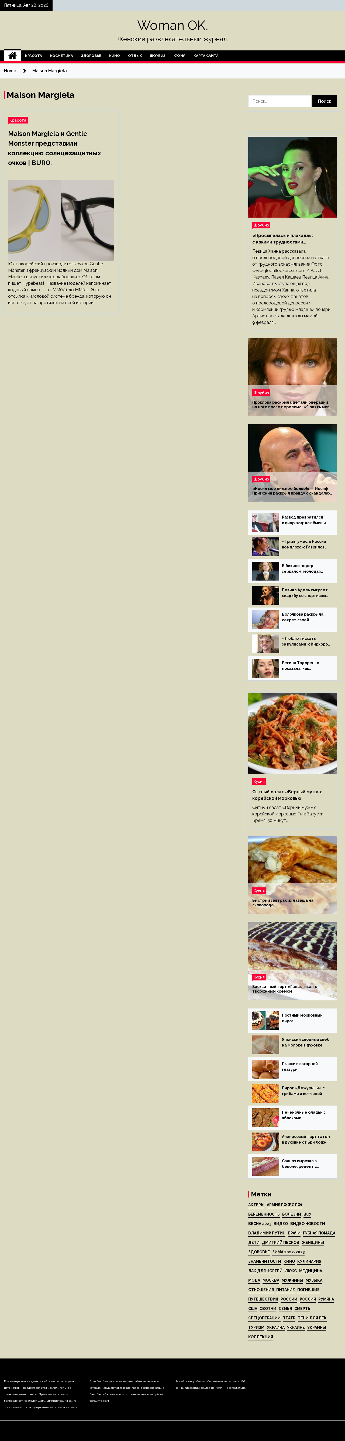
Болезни (291, 1214)
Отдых (135, 56)
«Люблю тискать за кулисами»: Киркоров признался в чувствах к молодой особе (306, 641)
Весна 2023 (259, 1224)
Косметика (61, 56)
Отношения (261, 1290)
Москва (271, 1280)
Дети (254, 1242)
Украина (276, 1327)
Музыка (314, 1280)
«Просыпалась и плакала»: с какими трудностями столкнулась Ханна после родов (289, 239)
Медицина (310, 1271)
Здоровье (91, 56)
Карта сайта (206, 56)
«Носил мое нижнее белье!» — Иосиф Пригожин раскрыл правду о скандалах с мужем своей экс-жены (291, 491)
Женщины (313, 1242)
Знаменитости (264, 1261)
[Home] (12, 55)
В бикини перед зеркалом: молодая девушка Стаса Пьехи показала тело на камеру (303, 569)
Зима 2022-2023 (288, 1252)
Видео (281, 1224)
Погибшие (308, 1290)
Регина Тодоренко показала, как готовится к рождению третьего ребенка (305, 666)
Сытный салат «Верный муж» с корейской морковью (287, 795)
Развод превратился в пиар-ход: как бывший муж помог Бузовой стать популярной (305, 520)
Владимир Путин (266, 1233)
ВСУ (307, 1214)
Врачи (294, 1233)
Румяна (326, 1299)
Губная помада (319, 1233)
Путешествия (263, 1299)
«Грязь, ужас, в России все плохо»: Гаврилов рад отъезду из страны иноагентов (305, 544)
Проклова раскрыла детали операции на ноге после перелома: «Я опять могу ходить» (291, 404)
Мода (254, 1280)
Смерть (302, 1308)
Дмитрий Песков (280, 1242)
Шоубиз (157, 56)
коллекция (260, 1337)
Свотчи (268, 1308)
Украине (296, 1327)
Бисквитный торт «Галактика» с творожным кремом (284, 988)
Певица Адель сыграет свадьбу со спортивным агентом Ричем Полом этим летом (305, 593)
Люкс (291, 1271)
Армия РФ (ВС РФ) (284, 1205)
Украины (316, 1327)
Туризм (256, 1327)
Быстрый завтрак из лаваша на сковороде (282, 902)
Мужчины (292, 1280)
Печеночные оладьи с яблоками (304, 1115)
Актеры (256, 1205)
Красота (33, 56)
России (289, 1299)
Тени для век (312, 1318)
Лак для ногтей (265, 1271)
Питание (285, 1290)
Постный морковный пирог (302, 1018)
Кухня (179, 56)
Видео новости (307, 1224)
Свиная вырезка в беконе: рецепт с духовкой (299, 1164)
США (252, 1308)
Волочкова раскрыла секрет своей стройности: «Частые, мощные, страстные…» (305, 617)
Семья (285, 1308)
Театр (289, 1318)
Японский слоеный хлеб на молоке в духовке (305, 1042)
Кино (114, 56)
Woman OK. (172, 25)
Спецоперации (264, 1318)
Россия (308, 1299)
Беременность (264, 1214)
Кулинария (309, 1261)
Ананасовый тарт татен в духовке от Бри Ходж (306, 1139)
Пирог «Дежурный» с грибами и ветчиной (303, 1091)
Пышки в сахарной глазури (300, 1067)
